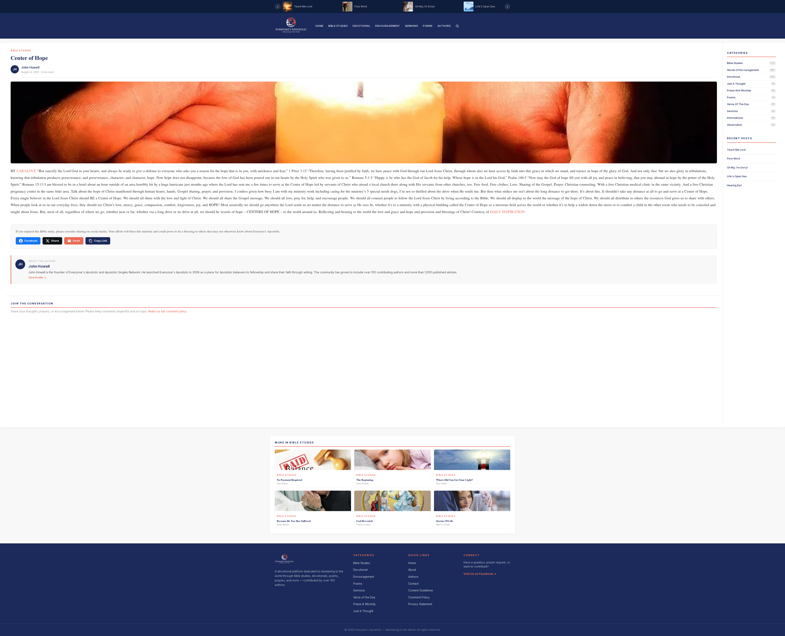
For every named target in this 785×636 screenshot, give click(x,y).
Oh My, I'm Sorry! (737, 167)
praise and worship (739, 90)
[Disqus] (364, 369)
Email (76, 240)
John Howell (30, 67)
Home (319, 25)
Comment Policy (419, 597)
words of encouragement (743, 70)
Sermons (411, 25)
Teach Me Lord (736, 149)
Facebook (30, 240)
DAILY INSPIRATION (507, 211)
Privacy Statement (420, 604)
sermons (732, 111)
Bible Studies (338, 25)
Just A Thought (363, 611)
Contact (413, 583)
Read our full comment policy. (167, 311)
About (412, 569)
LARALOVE (26, 170)
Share (55, 240)
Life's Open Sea (737, 176)
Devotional (361, 25)
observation (734, 124)
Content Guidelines (420, 590)
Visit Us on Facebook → (479, 573)
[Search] (457, 26)
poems (731, 97)
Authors (444, 25)
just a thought (736, 83)
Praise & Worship (364, 604)
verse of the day (738, 104)
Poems (428, 25)
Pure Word (733, 158)
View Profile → (37, 277)
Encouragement (387, 25)
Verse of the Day (364, 597)
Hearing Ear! (734, 185)
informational (735, 117)
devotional (733, 76)
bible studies (735, 63)
